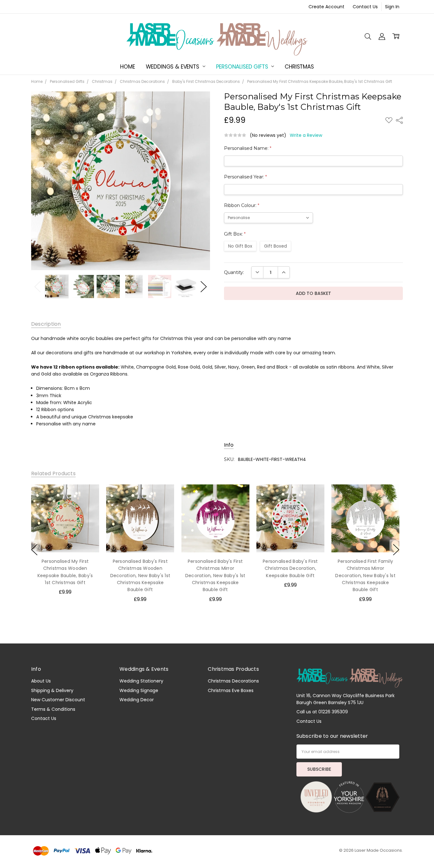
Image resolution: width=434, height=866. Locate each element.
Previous (37, 286)
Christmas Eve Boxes (231, 690)
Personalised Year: (245, 177)
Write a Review (306, 135)
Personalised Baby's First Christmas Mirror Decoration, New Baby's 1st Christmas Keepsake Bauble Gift (215, 575)
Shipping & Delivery (52, 690)
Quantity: (234, 272)
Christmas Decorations (233, 681)
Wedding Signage (138, 690)
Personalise (65, 539)
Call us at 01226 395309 (322, 712)
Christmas (299, 66)
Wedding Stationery (141, 681)
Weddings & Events (173, 66)
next (396, 549)
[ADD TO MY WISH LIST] (88, 495)
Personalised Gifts (243, 66)
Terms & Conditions (53, 709)
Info (229, 445)
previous (34, 549)
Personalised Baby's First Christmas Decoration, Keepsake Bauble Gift (290, 568)
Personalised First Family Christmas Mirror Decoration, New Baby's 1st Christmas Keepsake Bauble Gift (365, 575)
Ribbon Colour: (241, 205)
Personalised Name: (247, 148)
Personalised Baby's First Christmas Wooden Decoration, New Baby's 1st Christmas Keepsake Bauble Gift (140, 575)
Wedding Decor (136, 699)
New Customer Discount (58, 699)
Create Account (326, 6)
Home (127, 66)
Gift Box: (235, 234)
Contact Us (365, 6)
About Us (41, 681)
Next (203, 286)
